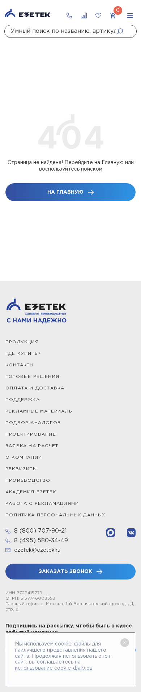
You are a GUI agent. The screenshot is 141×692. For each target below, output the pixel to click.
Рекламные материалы (39, 411)
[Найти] (122, 31)
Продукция (22, 342)
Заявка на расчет (31, 446)
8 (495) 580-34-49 (41, 540)
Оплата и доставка (34, 388)
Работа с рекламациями (42, 504)
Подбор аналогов (33, 423)
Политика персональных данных (55, 515)
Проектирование (30, 434)
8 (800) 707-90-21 (40, 531)
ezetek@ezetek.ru (37, 550)
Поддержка (22, 400)
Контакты (19, 365)
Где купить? (23, 354)
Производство (27, 480)
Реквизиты (21, 469)
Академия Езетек (30, 492)
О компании (23, 457)
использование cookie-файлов (54, 668)
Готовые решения (32, 377)
